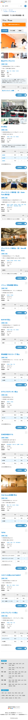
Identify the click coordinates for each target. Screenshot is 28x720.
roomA (3, 154)
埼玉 (20, 667)
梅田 (13, 695)
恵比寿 (9, 693)
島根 (19, 680)
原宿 (22, 204)
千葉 (17, 667)
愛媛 (13, 681)
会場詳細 (20, 95)
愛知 (10, 671)
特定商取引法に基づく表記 (5, 714)
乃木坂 (17, 71)
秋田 (17, 663)
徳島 (10, 681)
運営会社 (7, 712)
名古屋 (10, 698)
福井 (19, 673)
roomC (3, 160)
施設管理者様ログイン (23, 714)
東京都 (3, 64)
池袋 (19, 693)
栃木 (23, 667)
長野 (10, 673)
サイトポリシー (20, 712)
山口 (22, 680)
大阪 (10, 676)
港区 (6, 64)
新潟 (22, 671)
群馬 (10, 669)
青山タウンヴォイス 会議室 (8, 90)
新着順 (20, 30)
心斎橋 (6, 698)
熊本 (19, 684)
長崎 (16, 684)
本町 (3, 698)
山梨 (25, 671)
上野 (22, 693)
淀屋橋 (23, 695)
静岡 (16, 671)
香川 (25, 680)
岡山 (10, 680)
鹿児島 (10, 686)
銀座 (7, 695)
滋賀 (19, 676)
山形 (23, 663)
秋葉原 (3, 695)
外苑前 (13, 71)
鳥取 (16, 680)
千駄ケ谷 (14, 444)
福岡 (10, 684)
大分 (22, 684)
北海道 (10, 663)
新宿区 (6, 437)
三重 (19, 671)
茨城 (13, 669)
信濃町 (18, 444)
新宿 (16, 693)
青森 (14, 663)
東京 (10, 667)
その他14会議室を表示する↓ (6, 466)
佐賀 (13, 684)
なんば (16, 695)
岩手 (20, 663)
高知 (16, 681)
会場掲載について (14, 714)
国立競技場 (9, 444)
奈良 (22, 676)
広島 (13, 680)
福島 (13, 665)
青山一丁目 (9, 71)
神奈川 (13, 667)
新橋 (10, 695)
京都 (16, 676)
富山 (16, 673)
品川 (6, 693)
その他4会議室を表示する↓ (6, 564)
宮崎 (25, 684)
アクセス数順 (12, 30)
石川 (13, 673)
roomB (3, 157)
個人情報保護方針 (12, 712)
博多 (16, 698)
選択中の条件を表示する (14, 24)
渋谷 (13, 693)
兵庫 (13, 676)
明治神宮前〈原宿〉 (18, 205)
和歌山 (10, 677)
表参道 (17, 136)
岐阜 (13, 671)
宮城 (10, 665)
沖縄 (14, 686)
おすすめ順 (5, 30)
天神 (19, 698)
